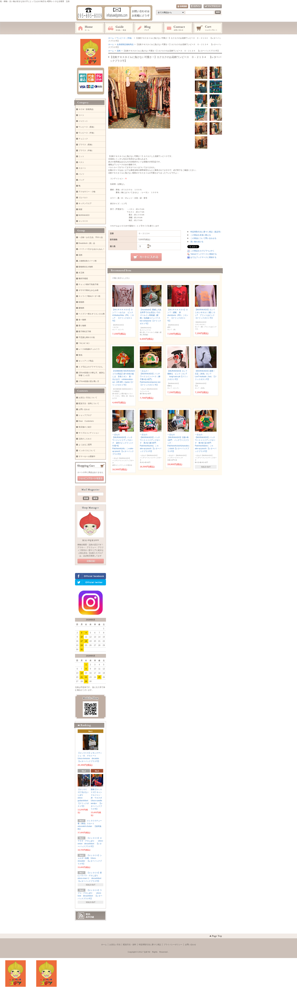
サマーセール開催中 (87, 456)
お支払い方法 (115, 944)
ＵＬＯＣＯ (83, 221)
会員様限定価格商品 (124, 44)
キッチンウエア (85, 203)
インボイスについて (87, 450)
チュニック (83, 139)
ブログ (148, 28)
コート (81, 115)
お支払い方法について (88, 397)
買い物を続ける (196, 242)
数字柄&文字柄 (85, 331)
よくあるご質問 (85, 445)
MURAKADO (84, 215)
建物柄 (81, 308)
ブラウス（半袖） (86, 150)
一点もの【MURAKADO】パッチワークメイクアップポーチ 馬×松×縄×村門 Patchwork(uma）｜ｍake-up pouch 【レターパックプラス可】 (150, 443)
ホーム (89, 28)
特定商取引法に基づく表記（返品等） (206, 232)
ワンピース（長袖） (87, 127)
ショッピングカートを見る (90, 478)
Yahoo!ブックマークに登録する (203, 254)
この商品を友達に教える (200, 235)
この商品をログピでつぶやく (202, 251)
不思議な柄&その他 (87, 337)
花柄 (118, 51)
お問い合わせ (178, 28)
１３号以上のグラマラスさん (91, 367)
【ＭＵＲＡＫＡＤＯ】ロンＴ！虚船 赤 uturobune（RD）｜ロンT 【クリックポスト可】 (177, 315)
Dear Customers (86, 421)
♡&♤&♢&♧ (84, 343)
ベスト (81, 162)
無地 (80, 355)
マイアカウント (212, 6)
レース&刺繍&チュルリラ (89, 349)
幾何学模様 (83, 278)
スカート (82, 168)
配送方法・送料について (89, 403)
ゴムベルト (83, 197)
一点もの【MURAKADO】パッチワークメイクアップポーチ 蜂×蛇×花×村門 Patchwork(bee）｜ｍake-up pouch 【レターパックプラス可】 (205, 443)
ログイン (196, 6)
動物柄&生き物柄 (86, 267)
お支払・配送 (119, 28)
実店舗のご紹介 (85, 427)
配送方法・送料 (129, 944)
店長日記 (90, 561)
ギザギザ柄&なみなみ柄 (88, 290)
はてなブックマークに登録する (203, 257)
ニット (81, 156)
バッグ (81, 180)
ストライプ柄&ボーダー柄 (89, 296)
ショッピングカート (207, 28)
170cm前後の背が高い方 (89, 381)
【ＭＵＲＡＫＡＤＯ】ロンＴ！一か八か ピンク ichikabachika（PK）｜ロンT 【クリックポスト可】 (123, 315)
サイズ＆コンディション (89, 433)
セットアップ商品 (86, 361)
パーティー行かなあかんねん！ (92, 249)
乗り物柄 (82, 326)
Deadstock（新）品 (87, 243)
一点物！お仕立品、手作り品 (91, 237)
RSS (88, 914)
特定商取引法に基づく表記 (150, 944)
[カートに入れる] (146, 257)
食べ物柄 (82, 320)
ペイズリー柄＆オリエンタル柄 (92, 314)
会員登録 (182, 6)
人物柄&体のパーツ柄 (88, 261)
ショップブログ (85, 415)
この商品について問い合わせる (203, 238)
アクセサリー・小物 (87, 192)
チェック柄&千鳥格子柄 (88, 284)
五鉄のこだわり (85, 439)
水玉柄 (81, 273)
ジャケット (83, 121)
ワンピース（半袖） (124, 38)
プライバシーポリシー (173, 944)
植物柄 (81, 302)
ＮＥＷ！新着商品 (86, 109)
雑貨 (80, 209)
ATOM (90, 917)
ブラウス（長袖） (86, 145)
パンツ (81, 174)
